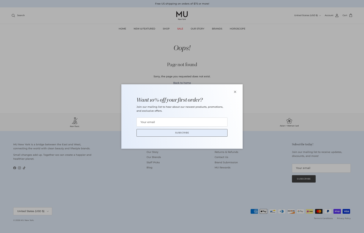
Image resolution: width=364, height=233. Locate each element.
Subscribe (182, 132)
